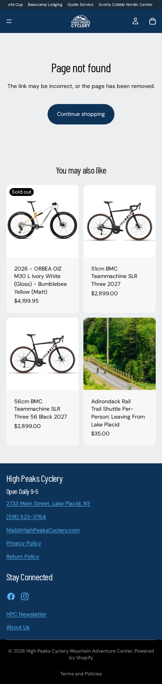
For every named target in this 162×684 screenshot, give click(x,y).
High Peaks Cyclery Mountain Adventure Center (79, 651)
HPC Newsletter (26, 613)
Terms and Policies (81, 674)
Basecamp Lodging (45, 4)
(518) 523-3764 (26, 516)
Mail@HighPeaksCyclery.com (42, 529)
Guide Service (81, 4)
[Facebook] (11, 596)
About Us (17, 627)
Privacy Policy (23, 543)
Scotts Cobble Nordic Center (126, 4)
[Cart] (152, 21)
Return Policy (22, 556)
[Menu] (9, 22)
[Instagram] (24, 596)
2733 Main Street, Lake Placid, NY (48, 503)
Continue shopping (81, 113)
